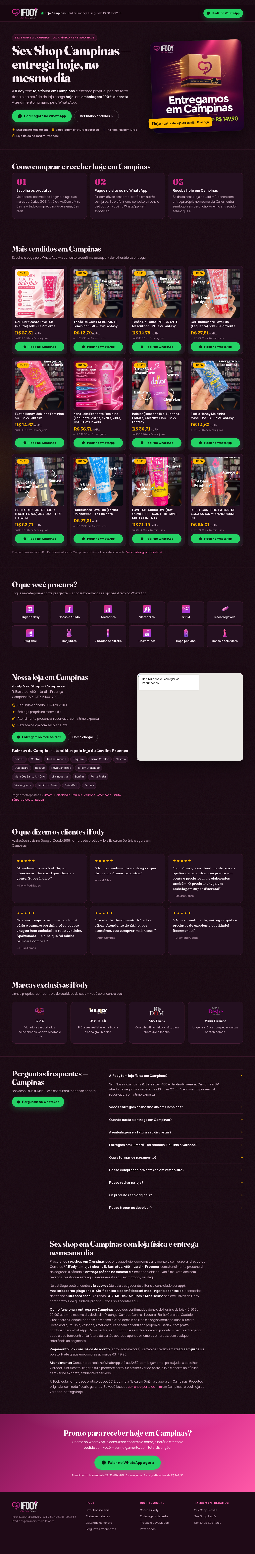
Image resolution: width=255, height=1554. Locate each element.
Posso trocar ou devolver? (176, 1207)
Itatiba (39, 799)
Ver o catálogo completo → (144, 552)
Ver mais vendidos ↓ (96, 116)
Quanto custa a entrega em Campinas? (176, 1119)
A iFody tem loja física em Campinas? (176, 1075)
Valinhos (89, 795)
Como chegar (82, 737)
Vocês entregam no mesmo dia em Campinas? (176, 1107)
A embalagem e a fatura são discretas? (176, 1132)
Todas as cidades (98, 1516)
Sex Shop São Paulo (207, 1523)
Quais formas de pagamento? (176, 1157)
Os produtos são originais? (176, 1195)
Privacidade (148, 1529)
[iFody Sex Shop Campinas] (25, 13)
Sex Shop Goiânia (98, 1510)
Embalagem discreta (154, 1516)
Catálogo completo (99, 1523)
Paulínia (77, 795)
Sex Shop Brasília (205, 1510)
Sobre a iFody (149, 1510)
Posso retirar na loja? (176, 1182)
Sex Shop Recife (205, 1516)
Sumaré (47, 795)
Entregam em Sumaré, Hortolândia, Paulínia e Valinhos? (176, 1145)
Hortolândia (62, 795)
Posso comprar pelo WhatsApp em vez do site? (176, 1170)
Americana (104, 795)
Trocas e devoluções (154, 1523)
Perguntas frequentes (101, 1529)
